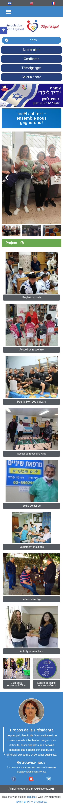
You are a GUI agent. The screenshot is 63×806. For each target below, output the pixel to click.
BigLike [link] (31, 797)
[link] (3, 30)
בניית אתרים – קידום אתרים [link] (31, 802)
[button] (8, 11)
